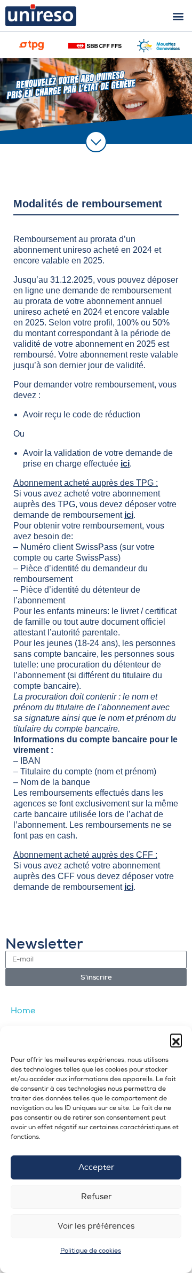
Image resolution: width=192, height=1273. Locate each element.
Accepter (96, 1167)
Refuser (96, 1197)
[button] (176, 1039)
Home (23, 1010)
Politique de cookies (90, 1251)
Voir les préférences (96, 1226)
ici (125, 463)
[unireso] (32, 15)
